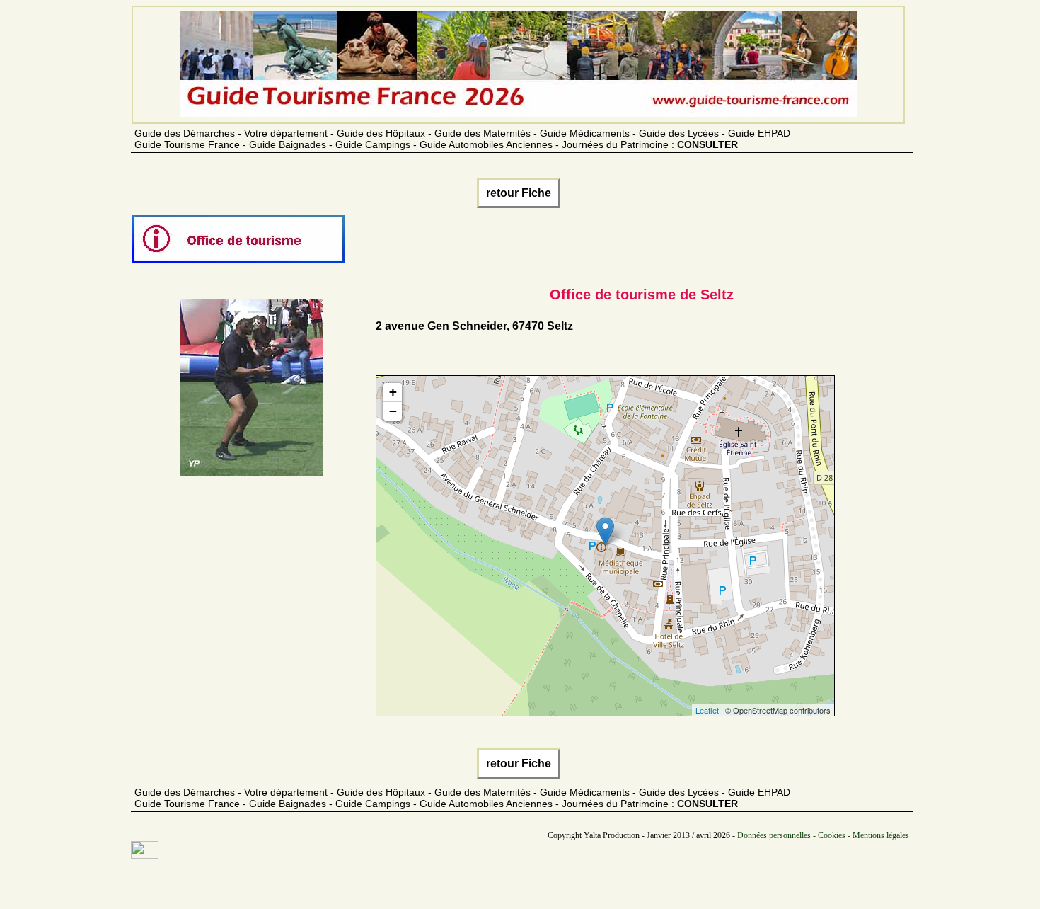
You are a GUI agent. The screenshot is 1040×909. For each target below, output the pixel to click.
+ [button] (393, 391)
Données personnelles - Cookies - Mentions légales (823, 835)
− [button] (393, 411)
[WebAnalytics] (144, 855)
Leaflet (707, 710)
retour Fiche (518, 193)
